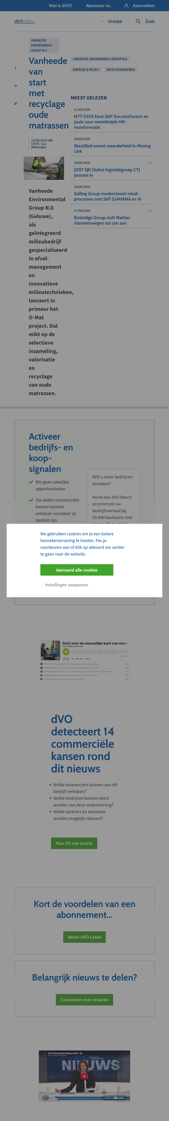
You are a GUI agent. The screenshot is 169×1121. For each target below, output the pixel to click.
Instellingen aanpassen (66, 585)
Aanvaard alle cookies (77, 570)
